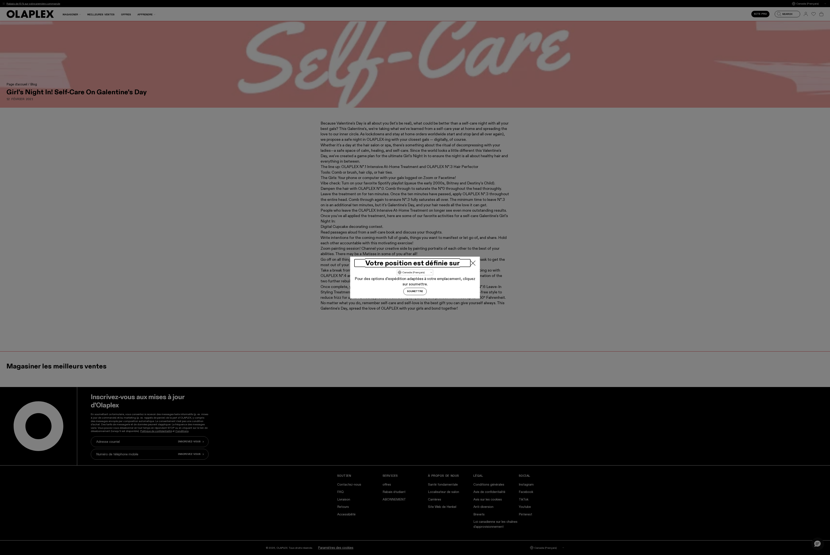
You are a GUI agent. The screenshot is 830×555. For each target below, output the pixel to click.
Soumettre (415, 291)
